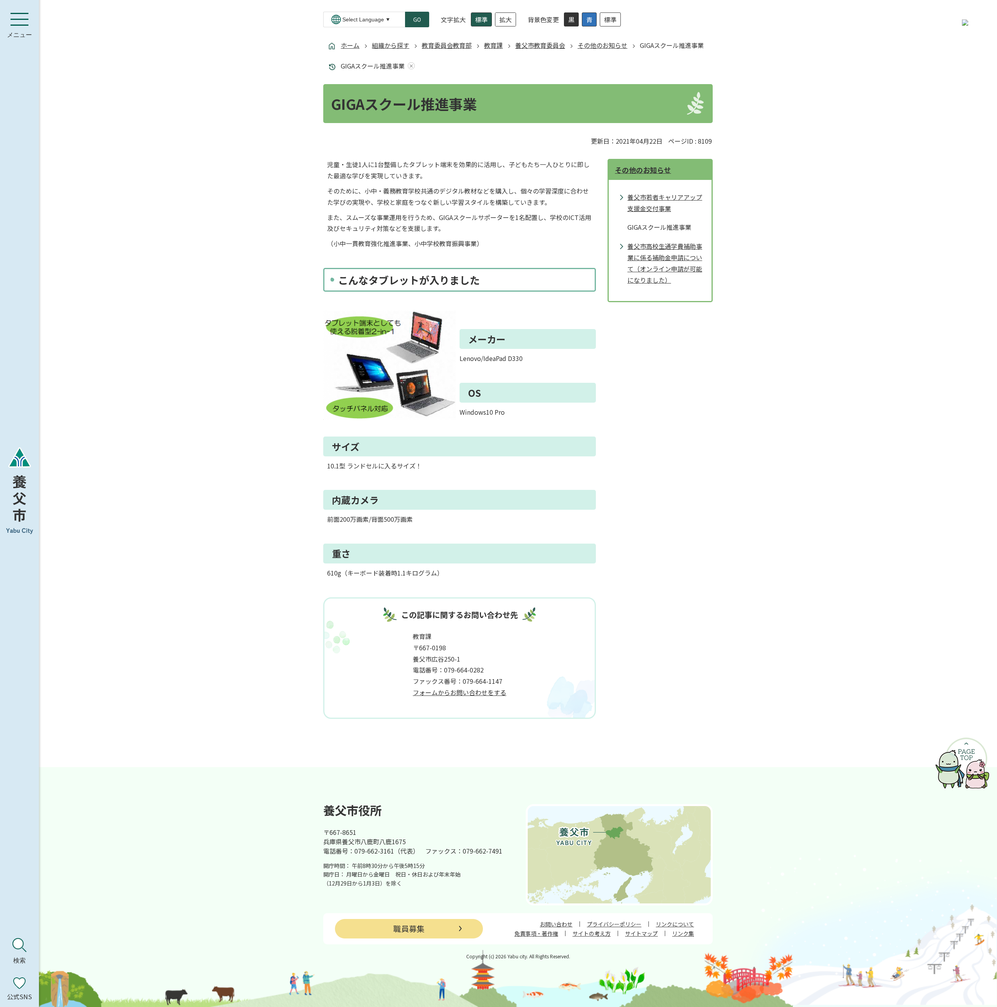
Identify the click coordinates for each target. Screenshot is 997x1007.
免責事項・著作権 (536, 933)
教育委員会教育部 (447, 45)
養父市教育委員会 (540, 45)
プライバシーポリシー (614, 924)
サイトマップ (641, 933)
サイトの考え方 (591, 933)
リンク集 (683, 933)
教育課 (493, 45)
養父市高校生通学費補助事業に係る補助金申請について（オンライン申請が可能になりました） (664, 262)
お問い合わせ (556, 924)
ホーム (350, 45)
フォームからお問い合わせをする (459, 692)
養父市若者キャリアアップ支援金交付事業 (664, 202)
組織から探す (390, 45)
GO (417, 19)
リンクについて (675, 924)
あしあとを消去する (410, 66)
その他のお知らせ (602, 45)
